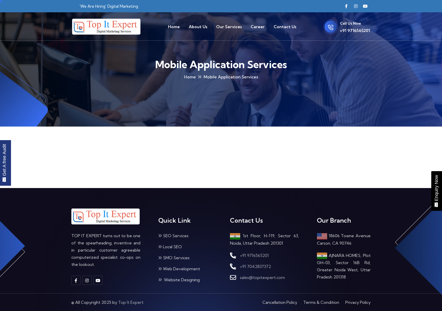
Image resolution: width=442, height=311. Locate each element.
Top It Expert (130, 302)
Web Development (181, 268)
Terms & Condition (321, 302)
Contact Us (285, 26)
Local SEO (172, 246)
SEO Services (176, 235)
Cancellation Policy (279, 302)
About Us (198, 26)
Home (174, 26)
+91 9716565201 (355, 30)
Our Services (229, 26)
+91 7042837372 (255, 266)
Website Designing (181, 279)
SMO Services (176, 257)
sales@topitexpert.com (262, 277)
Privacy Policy (358, 302)
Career (258, 26)
